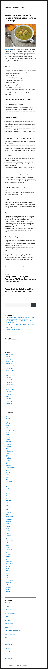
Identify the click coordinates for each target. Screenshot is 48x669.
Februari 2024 (9, 401)
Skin (7, 559)
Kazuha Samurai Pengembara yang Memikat (17, 319)
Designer (8, 457)
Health (7, 490)
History (8, 491)
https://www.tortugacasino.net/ (13, 630)
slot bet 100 (7, 602)
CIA (7, 448)
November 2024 (10, 386)
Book (7, 434)
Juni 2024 (8, 394)
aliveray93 (9, 266)
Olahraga (8, 535)
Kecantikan (9, 498)
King (7, 504)
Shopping (8, 556)
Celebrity (8, 444)
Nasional (8, 530)
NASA (7, 528)
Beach (7, 425)
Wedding (8, 587)
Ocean (7, 533)
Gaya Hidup (9, 483)
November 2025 (10, 366)
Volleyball (8, 582)
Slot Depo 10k (8, 609)
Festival (8, 472)
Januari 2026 (9, 363)
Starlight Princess (10, 566)
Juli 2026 (8, 356)
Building (8, 439)
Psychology (9, 549)
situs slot (7, 641)
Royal (7, 552)
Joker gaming (8, 620)
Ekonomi (8, 465)
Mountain (8, 521)
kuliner (8, 505)
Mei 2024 (8, 396)
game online (9, 481)
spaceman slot (9, 563)
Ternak (8, 575)
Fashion (8, 470)
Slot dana (7, 616)
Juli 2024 (8, 393)
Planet (7, 538)
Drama (7, 462)
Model (7, 518)
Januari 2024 (9, 403)
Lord (7, 509)
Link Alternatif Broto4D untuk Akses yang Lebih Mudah (20, 317)
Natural (8, 531)
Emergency (9, 469)
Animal (8, 418)
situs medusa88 (9, 644)
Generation (9, 484)
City (7, 450)
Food (18, 266)
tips (7, 577)
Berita (7, 429)
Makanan (8, 512)
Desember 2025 (10, 365)
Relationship (9, 551)
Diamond (8, 458)
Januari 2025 (9, 382)
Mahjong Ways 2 (9, 623)
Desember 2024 (10, 384)
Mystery (8, 526)
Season (8, 554)
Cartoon (8, 443)
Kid (7, 502)
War (7, 584)
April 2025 (8, 377)
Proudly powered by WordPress (21, 665)
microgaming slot (10, 516)
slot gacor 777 (8, 658)
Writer (7, 589)
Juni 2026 (8, 358)
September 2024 (10, 389)
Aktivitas (8, 415)
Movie (7, 523)
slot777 (6, 627)
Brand (7, 436)
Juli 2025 (8, 372)
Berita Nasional (10, 430)
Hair (7, 486)
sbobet (6, 655)
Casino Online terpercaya (11, 613)
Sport (7, 565)
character (8, 446)
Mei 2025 (8, 375)
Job (7, 497)
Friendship (8, 476)
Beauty (8, 427)
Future (7, 477)
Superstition (9, 570)
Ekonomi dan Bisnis (11, 467)
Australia (8, 423)
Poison (7, 542)
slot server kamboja (10, 634)
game (7, 479)
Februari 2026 (9, 361)
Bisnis (7, 432)
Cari (6, 302)
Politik (7, 544)
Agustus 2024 (9, 391)
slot (6, 637)
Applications (9, 422)
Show (7, 558)
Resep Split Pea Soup (24, 266)
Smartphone (9, 561)
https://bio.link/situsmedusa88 (12, 648)
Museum (8, 525)
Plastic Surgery (9, 540)
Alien (7, 416)
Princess (8, 547)
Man (7, 514)
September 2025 (10, 370)
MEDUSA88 (7, 651)
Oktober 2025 (9, 368)
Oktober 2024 (9, 387)
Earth (7, 463)
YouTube (8, 591)
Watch (7, 586)
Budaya (8, 437)
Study (7, 568)
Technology (9, 572)
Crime (7, 455)
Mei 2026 (8, 359)
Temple (8, 573)
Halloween (8, 488)
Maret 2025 (9, 379)
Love (7, 511)
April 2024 (8, 398)
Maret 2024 (9, 400)
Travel (7, 579)
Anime (7, 420)
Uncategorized (9, 580)
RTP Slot (7, 606)
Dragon (8, 460)
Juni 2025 (8, 373)
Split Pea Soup (32, 266)
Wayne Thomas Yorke (14, 8)
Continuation (9, 451)
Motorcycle (9, 519)
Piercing (8, 537)
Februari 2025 (9, 380)
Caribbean (8, 441)
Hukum (8, 493)
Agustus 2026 (9, 354)
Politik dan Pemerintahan (12, 545)
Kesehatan (8, 500)
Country (8, 453)
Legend (8, 507)
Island (7, 495)
